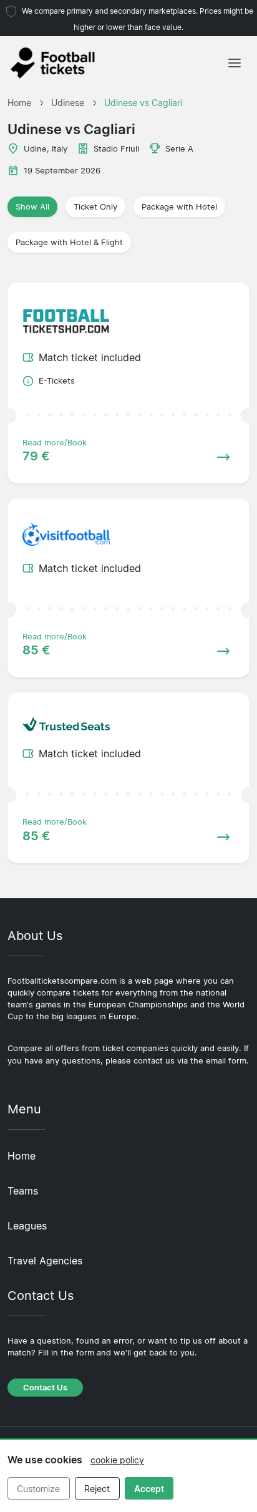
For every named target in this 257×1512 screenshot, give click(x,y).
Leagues (27, 1225)
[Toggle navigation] (235, 63)
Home (21, 1156)
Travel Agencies (44, 1260)
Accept (149, 1488)
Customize (38, 1488)
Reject (97, 1488)
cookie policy (117, 1460)
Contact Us (45, 1387)
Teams (22, 1191)
